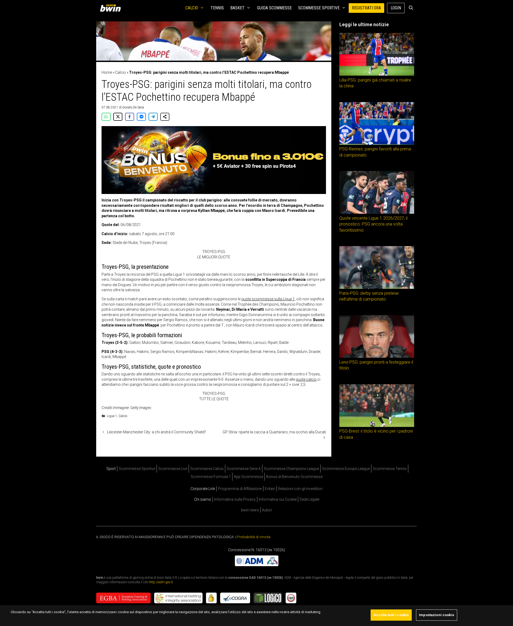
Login (396, 7)
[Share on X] (117, 117)
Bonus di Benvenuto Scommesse (294, 477)
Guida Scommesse (274, 7)
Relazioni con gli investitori (300, 489)
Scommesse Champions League (291, 468)
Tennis (217, 7)
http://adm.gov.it (161, 582)
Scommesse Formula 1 (211, 477)
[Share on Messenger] (141, 117)
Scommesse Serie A (244, 468)
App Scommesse (248, 477)
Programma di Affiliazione (240, 489)
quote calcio (306, 379)
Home (107, 72)
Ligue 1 (112, 416)
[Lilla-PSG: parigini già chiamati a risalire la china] (376, 74)
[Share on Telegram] (153, 117)
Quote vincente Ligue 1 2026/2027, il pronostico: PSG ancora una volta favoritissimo (373, 224)
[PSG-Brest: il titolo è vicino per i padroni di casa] (376, 425)
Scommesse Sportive (319, 7)
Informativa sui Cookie (278, 499)
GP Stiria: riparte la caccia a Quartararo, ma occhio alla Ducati (274, 432)
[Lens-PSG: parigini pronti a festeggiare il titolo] (376, 356)
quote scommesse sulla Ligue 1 (268, 299)
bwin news (250, 510)
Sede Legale (309, 499)
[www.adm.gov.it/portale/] (256, 564)
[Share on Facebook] (129, 117)
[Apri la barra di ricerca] (411, 8)
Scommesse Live (172, 468)
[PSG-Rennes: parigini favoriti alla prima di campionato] (376, 143)
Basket (237, 7)
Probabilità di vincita (253, 537)
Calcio (191, 7)
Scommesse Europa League (346, 468)
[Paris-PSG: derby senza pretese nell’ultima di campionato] (376, 287)
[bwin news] (111, 8)
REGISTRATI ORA (366, 7)
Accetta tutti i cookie (391, 615)
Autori (267, 510)
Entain (270, 489)
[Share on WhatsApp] (106, 117)
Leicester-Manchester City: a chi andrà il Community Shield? (156, 432)
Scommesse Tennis (390, 468)
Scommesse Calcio (207, 468)
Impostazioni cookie (436, 615)
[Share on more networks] (164, 117)
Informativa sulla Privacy (235, 499)
